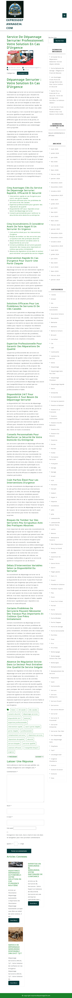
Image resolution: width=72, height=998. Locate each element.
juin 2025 (54, 208)
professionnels (26, 731)
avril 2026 (54, 166)
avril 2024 (54, 267)
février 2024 (55, 275)
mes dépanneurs (57, 544)
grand (53, 476)
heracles (54, 484)
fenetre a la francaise (54, 411)
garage (53, 472)
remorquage (55, 652)
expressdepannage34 (32, 67)
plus (52, 593)
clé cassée (22, 710)
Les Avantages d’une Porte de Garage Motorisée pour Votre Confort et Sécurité (56, 82)
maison (53, 533)
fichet (53, 453)
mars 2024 (54, 271)
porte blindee (56, 618)
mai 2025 (54, 212)
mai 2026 (54, 161)
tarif (52, 750)
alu (52, 303)
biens (13, 710)
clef (52, 348)
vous (52, 778)
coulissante (55, 352)
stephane (54, 746)
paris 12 (54, 576)
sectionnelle (55, 686)
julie (52, 514)
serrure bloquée (14, 743)
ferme (53, 444)
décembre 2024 (56, 233)
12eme (53, 295)
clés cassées (33, 710)
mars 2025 (54, 220)
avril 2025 (54, 216)
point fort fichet (57, 601)
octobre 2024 (56, 242)
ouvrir (53, 567)
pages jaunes (55, 572)
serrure (53, 690)
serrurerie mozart (57, 709)
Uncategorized (22, 73)
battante (54, 322)
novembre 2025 (57, 187)
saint (53, 682)
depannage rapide (57, 384)
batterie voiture (57, 331)
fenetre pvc (55, 429)
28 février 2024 (14, 67)
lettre (53, 529)
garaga (53, 468)
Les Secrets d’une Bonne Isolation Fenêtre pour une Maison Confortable (56, 110)
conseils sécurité (14, 714)
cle (52, 343)
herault (53, 489)
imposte (54, 501)
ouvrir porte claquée (32, 727)
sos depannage (56, 735)
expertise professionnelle (17, 722)
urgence (11, 752)
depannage (55, 367)
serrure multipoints (53, 696)
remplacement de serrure (56, 672)
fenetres (54, 440)
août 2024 (54, 250)
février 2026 (55, 174)
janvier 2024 (55, 279)
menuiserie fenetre (54, 539)
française (54, 463)
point (53, 597)
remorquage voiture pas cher (55, 657)
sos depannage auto (55, 741)
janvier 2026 (55, 178)
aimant (53, 299)
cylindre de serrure (54, 357)
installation (55, 506)
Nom (9, 806)
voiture (53, 765)
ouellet (53, 552)
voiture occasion (57, 769)
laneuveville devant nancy (54, 524)
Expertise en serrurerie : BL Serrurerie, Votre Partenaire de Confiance (35, 870)
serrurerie (54, 705)
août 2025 (54, 199)
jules (52, 510)
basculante (55, 318)
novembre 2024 (57, 237)
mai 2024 (54, 263)
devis (53, 388)
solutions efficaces (14, 748)
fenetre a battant (57, 405)
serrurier (54, 714)
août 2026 (54, 149)
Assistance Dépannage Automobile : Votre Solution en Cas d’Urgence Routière (15, 878)
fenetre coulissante (53, 417)
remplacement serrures (16, 735)
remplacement (56, 667)
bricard (53, 335)
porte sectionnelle (57, 631)
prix (52, 643)
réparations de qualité (16, 739)
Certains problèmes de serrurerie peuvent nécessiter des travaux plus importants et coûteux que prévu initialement (25, 247)
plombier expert (57, 589)
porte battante (56, 614)
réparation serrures (35, 735)
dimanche (54, 393)
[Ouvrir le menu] (64, 15)
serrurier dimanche (53, 726)
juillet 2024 (55, 254)
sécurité (30, 739)
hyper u (54, 497)
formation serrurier (53, 458)
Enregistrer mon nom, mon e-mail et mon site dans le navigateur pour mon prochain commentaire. (25, 836)
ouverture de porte (55, 558)
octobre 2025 (56, 191)
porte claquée (13, 731)
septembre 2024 (57, 246)
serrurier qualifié (29, 743)
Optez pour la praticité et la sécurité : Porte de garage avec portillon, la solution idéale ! (56, 97)
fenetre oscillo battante (55, 424)
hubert (53, 493)
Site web (10, 828)
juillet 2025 (55, 204)
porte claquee (56, 622)
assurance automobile (53, 308)
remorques (55, 663)
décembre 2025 (56, 183)
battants (54, 326)
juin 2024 (54, 258)
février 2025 (55, 225)
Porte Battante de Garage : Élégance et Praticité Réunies (56, 70)
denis (53, 363)
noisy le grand (56, 548)
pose (52, 639)
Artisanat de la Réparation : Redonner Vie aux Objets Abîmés (55, 60)
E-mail (10, 817)
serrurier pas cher (57, 731)
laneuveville (55, 518)
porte (53, 610)
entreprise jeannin (57, 401)
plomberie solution (58, 584)
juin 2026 (54, 157)
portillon (54, 635)
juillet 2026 (55, 153)
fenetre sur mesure (54, 435)
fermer (53, 448)
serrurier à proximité (54, 719)
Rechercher (53, 37)
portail (53, 605)
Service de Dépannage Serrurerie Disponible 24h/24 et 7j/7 (15, 949)
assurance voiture (57, 314)
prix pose (54, 648)
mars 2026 (54, 170)
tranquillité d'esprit (31, 748)
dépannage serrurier (30, 714)
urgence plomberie (53, 760)
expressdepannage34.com (14, 24)
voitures (54, 774)
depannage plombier (54, 379)
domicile (27, 718)
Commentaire (12, 771)
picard (53, 580)
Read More (12, 919)
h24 (52, 480)
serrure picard (56, 701)
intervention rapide (15, 727)
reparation (55, 678)
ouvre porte (55, 563)
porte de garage (57, 626)
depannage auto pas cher (56, 372)
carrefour (54, 339)
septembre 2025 (57, 195)
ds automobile (56, 397)
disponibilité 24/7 (14, 718)
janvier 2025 (55, 229)
